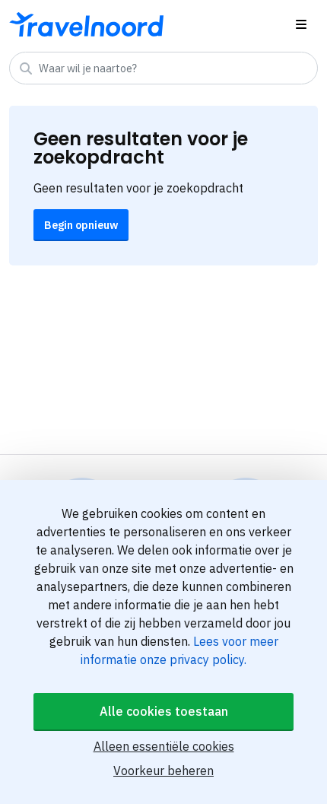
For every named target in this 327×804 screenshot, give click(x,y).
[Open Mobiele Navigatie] (301, 24)
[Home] (86, 24)
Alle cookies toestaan (164, 711)
